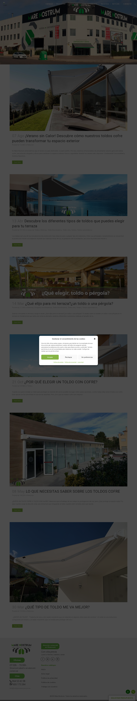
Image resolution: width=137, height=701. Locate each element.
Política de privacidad (71, 362)
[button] (95, 339)
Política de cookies (59, 362)
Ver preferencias (87, 357)
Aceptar (50, 357)
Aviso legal (81, 362)
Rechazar (68, 357)
